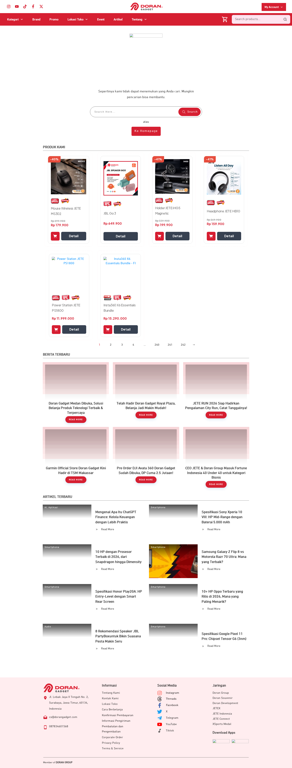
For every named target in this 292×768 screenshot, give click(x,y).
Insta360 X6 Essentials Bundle (119, 307)
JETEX (216, 708)
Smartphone (158, 507)
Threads (171, 698)
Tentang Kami (111, 692)
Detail (73, 236)
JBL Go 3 (109, 213)
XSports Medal (222, 724)
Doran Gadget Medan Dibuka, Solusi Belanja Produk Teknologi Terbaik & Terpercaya (76, 392)
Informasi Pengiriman (116, 720)
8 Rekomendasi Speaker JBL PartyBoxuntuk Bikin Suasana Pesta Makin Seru (118, 636)
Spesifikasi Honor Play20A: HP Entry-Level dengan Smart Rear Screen (118, 596)
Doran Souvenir (223, 697)
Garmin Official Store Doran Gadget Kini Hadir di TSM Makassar (76, 457)
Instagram (172, 692)
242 (183, 344)
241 (170, 344)
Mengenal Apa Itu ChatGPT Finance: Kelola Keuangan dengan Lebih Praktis (115, 517)
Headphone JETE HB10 (223, 211)
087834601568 (58, 726)
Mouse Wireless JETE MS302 (66, 211)
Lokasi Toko (110, 703)
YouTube (171, 724)
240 (157, 344)
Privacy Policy (111, 742)
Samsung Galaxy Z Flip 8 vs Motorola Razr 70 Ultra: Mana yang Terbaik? (224, 557)
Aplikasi (53, 507)
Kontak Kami (110, 698)
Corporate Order (112, 737)
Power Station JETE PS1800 (66, 307)
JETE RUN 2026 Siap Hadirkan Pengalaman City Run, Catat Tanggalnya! (216, 392)
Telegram (172, 717)
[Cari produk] (285, 19)
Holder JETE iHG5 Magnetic (167, 210)
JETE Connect (221, 718)
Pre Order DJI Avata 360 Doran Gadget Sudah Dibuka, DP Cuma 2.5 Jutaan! (146, 457)
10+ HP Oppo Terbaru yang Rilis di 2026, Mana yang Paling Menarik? (222, 596)
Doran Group (221, 692)
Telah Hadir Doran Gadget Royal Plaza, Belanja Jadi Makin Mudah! (146, 392)
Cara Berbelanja (112, 709)
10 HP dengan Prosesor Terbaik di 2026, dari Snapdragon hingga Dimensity (118, 557)
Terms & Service (113, 748)
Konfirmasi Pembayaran (117, 715)
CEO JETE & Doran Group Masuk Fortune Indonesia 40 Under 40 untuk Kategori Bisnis (216, 457)
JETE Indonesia (222, 713)
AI (45, 507)
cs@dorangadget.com (63, 717)
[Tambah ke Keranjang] (55, 236)
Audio (47, 627)
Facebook (172, 705)
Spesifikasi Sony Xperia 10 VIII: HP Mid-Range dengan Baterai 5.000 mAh (222, 517)
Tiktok (170, 730)
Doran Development (225, 703)
